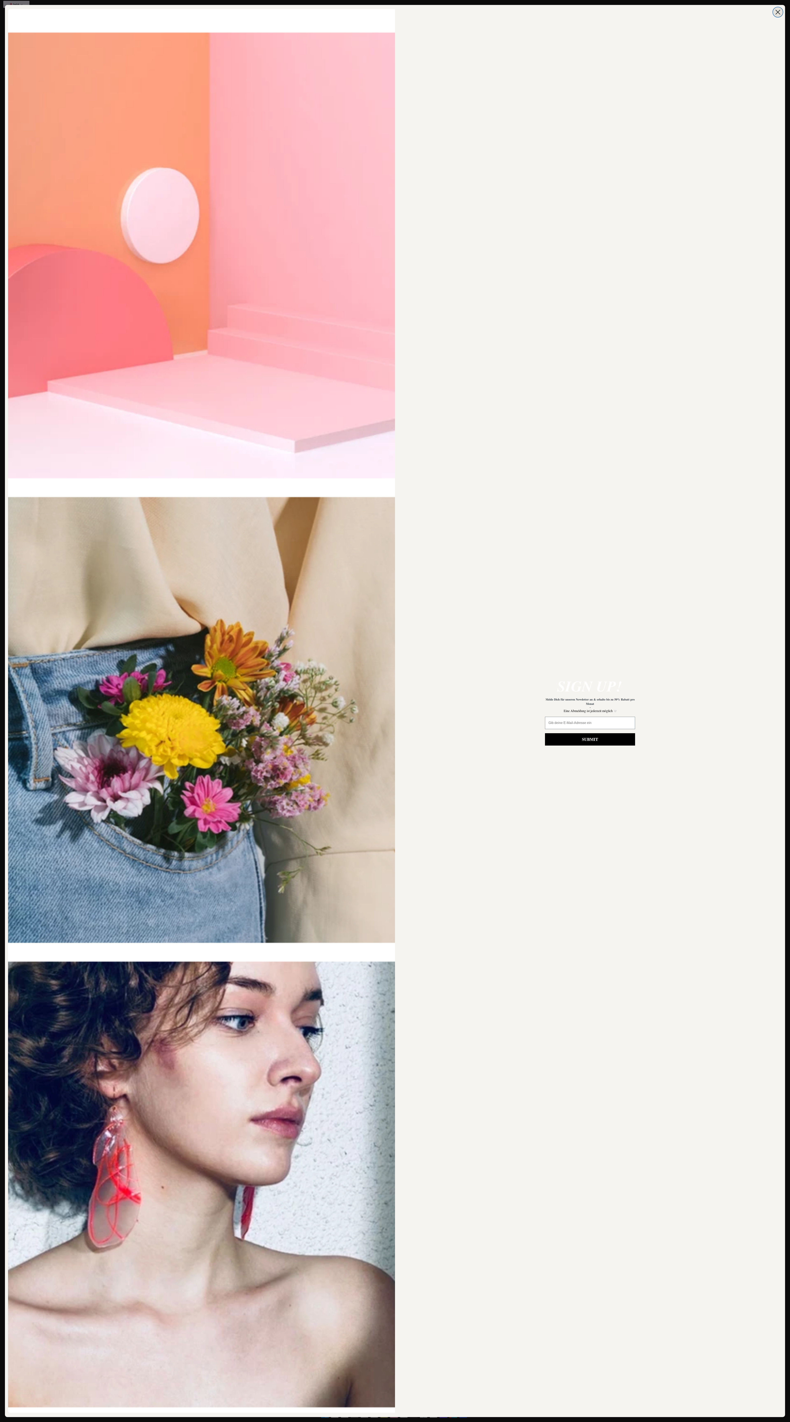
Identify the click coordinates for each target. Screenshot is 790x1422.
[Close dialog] (778, 12)
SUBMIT (590, 739)
